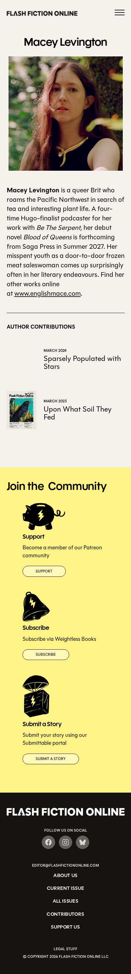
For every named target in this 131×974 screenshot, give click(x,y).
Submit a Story (51, 759)
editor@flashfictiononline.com (65, 865)
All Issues (66, 900)
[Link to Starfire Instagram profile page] (65, 842)
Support (44, 571)
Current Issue (65, 888)
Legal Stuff (65, 949)
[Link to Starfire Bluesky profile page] (82, 842)
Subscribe (46, 654)
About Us (65, 875)
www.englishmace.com (47, 293)
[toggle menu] (120, 13)
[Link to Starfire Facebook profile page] (48, 842)
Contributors (65, 914)
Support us (65, 926)
